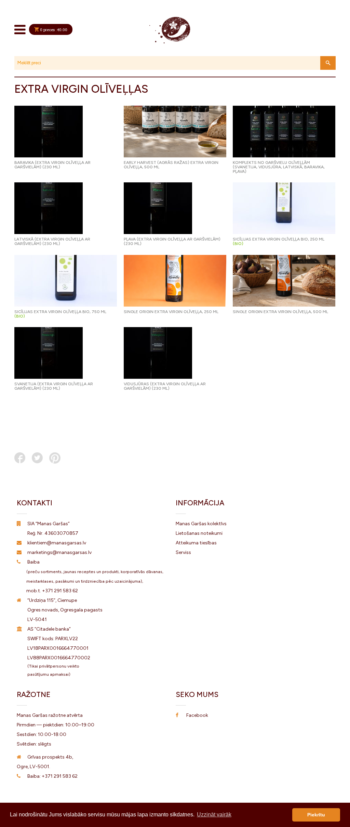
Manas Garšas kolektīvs (201, 524)
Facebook (197, 715)
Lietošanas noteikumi (199, 533)
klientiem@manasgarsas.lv (56, 543)
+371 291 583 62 (60, 591)
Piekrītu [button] (316, 814)
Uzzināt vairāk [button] (214, 814)
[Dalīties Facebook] (19, 457)
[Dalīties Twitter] (37, 457)
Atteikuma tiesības (196, 543)
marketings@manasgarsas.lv (59, 552)
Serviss (183, 552)
